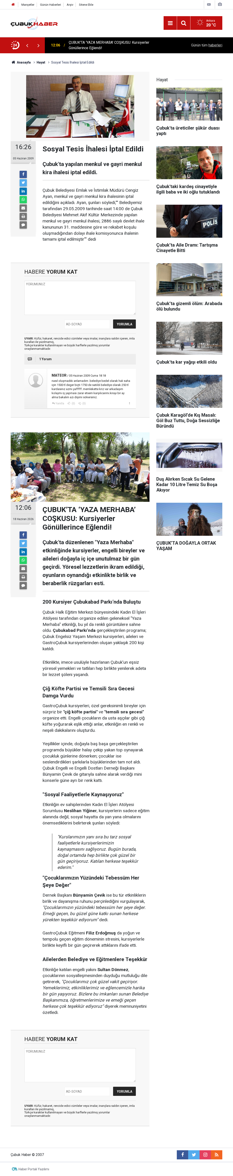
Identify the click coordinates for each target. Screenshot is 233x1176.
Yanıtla (60, 403)
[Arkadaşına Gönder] (23, 208)
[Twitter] (23, 182)
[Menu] (170, 23)
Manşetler (27, 4)
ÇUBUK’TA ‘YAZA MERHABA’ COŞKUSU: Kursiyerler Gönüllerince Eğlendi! (109, 45)
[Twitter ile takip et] (194, 1154)
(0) (73, 403)
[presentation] (27, 45)
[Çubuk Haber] (34, 22)
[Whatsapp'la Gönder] (23, 199)
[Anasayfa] (13, 4)
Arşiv (70, 4)
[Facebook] (23, 174)
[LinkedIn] (23, 191)
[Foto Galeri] (219, 4)
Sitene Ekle (86, 4)
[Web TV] (208, 4)
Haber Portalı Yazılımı (33, 1169)
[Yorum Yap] (23, 225)
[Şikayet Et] (129, 403)
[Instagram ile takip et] (205, 1154)
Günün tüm (206, 45)
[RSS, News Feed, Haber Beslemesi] (216, 1154)
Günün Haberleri (50, 4)
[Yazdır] (23, 216)
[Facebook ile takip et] (182, 1154)
